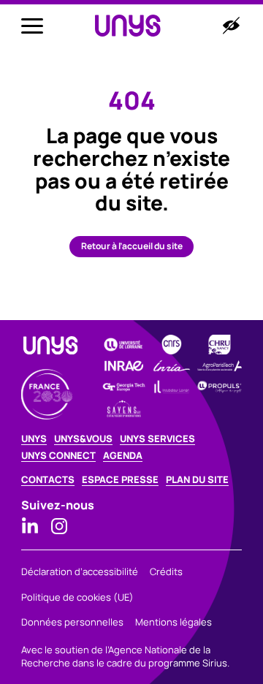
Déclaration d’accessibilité (79, 571)
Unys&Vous (83, 439)
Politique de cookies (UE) (77, 597)
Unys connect (58, 455)
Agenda (122, 455)
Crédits (166, 571)
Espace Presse (120, 479)
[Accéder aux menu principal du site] (32, 25)
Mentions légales (173, 621)
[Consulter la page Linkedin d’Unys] (30, 526)
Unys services (157, 439)
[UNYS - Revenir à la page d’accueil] (128, 26)
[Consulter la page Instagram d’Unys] (59, 526)
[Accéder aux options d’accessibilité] (231, 26)
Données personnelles (72, 621)
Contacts (48, 479)
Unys (34, 439)
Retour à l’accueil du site (132, 246)
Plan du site (197, 479)
